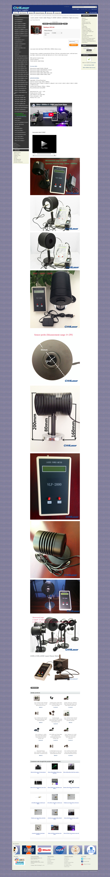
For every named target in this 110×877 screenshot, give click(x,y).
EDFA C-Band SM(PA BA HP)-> (21, 62)
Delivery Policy (84, 27)
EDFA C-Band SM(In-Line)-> (20, 66)
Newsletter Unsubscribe (18, 162)
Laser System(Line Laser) (20, 134)
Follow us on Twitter (87, 858)
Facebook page (86, 861)
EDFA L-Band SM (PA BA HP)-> (21, 84)
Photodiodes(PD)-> (19, 128)
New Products (23, 13)
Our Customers (85, 19)
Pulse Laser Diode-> (19, 130)
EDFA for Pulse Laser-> (20, 95)
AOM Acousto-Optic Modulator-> (21, 107)
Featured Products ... (17, 145)
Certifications (84, 26)
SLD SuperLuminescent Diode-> (21, 58)
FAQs (83, 24)
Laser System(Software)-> (20, 132)
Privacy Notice (67, 863)
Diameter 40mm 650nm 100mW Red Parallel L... (71, 788)
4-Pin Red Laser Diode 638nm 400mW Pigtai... (55, 818)
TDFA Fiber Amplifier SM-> (20, 101)
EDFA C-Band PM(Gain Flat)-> (21, 70)
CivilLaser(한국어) (93, 3)
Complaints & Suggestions (87, 30)
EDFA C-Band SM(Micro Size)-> (21, 64)
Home (15, 13)
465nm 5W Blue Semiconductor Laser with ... (71, 834)
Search (84, 45)
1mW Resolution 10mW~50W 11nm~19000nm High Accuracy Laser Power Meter (55, 704)
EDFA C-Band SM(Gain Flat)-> (21, 68)
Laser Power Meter (37, 15)
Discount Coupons (17, 160)
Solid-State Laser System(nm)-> (21, 35)
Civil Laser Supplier (23, 871)
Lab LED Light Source (19, 124)
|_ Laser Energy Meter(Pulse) (20, 116)
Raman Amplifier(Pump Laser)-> (21, 105)
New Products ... (16, 144)
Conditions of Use (17, 155)
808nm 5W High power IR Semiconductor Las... (38, 772)
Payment (83, 20)
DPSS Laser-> (18, 37)
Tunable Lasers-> (18, 45)
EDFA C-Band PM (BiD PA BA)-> (21, 82)
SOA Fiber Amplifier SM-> (20, 103)
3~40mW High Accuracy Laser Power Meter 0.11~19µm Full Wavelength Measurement (56, 752)
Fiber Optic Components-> (20, 109)
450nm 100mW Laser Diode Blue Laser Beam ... (55, 788)
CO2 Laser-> (17, 126)
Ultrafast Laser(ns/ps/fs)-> (20, 43)
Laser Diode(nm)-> (19, 21)
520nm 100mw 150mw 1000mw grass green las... (55, 772)
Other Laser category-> (20, 140)
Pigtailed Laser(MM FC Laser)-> (21, 29)
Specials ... (15, 143)
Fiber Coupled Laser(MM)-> (20, 23)
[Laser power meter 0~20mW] (44, 145)
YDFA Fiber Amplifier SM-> (20, 97)
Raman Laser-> (18, 52)
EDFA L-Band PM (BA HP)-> (20, 86)
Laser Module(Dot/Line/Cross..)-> (22, 17)
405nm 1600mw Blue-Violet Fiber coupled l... (71, 772)
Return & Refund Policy (86, 28)
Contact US (57, 13)
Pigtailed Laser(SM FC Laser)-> (21, 31)
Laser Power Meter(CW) (46, 15)
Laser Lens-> (17, 120)
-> (19, 113)
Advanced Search (89, 51)
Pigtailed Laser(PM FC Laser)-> (21, 33)
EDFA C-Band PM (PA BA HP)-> (21, 76)
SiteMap (38, 871)
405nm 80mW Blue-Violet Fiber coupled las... (71, 818)
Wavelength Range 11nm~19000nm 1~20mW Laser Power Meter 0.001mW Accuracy (40, 752)
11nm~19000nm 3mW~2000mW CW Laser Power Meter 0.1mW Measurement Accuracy (40, 704)
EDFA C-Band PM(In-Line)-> (20, 80)
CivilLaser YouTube (86, 864)
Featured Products (40, 13)
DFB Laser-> (17, 49)
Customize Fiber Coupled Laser (88, 31)
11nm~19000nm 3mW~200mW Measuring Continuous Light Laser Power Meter (40, 719)
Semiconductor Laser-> (20, 39)
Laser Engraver (18, 118)
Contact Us (16, 156)
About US (83, 18)
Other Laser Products (19, 138)
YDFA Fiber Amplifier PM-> (20, 99)
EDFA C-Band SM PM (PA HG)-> (21, 72)
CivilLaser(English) (77, 3)
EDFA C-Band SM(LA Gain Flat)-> (22, 74)
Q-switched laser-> (19, 41)
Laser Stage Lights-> (19, 136)
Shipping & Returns (17, 152)
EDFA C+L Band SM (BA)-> (20, 90)
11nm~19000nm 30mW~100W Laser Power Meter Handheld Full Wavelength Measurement (70, 752)
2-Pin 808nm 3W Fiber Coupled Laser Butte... (38, 803)
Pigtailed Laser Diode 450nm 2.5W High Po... (38, 818)
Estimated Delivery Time (86, 23)
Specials (31, 13)
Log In (78, 9)
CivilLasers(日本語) (85, 3)
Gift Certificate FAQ (17, 159)
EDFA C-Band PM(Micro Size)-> (21, 78)
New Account (94, 9)
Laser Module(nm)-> (19, 19)
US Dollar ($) (66, 6)
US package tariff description (87, 35)
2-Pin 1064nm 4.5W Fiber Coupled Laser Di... (54, 803)
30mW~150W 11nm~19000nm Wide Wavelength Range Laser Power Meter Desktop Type (70, 704)
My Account (49, 13)
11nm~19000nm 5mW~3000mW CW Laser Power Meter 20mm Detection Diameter (70, 719)
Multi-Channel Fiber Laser (20, 47)
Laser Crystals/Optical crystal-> (21, 122)
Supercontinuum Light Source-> (21, 60)
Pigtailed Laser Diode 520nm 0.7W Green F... (71, 803)
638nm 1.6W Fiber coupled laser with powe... (54, 834)
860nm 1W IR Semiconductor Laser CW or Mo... (38, 788)
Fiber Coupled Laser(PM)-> (20, 27)
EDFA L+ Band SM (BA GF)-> (21, 88)
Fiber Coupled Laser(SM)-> (20, 25)
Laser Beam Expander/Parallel (21, 111)
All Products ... (16, 147)
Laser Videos (84, 34)
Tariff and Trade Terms (86, 22)
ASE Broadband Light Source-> (21, 56)
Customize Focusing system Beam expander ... (38, 834)
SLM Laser (17, 54)
